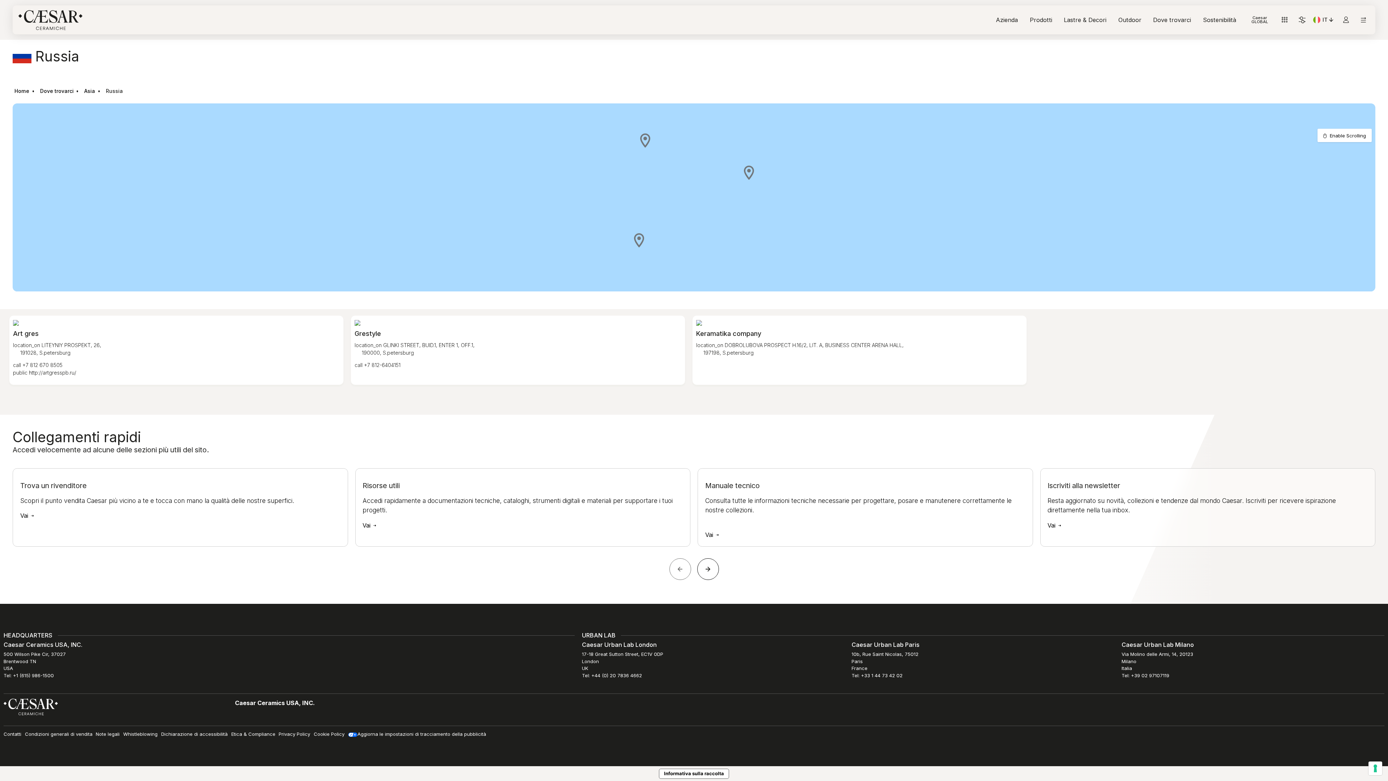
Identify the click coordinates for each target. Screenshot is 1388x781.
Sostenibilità (1219, 20)
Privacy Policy (294, 734)
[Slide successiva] (708, 569)
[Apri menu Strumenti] (1284, 20)
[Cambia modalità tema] (1302, 20)
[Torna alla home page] (31, 706)
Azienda (1007, 20)
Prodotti (1041, 20)
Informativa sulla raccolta (694, 773)
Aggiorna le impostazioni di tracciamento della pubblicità (421, 734)
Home (21, 91)
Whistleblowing (140, 734)
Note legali (108, 734)
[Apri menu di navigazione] (1363, 20)
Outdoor (1129, 20)
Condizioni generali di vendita (59, 734)
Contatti (12, 734)
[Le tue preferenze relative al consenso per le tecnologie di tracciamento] (1375, 768)
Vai (25, 515)
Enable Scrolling (1348, 135)
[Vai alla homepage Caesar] (50, 20)
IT (1329, 21)
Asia (89, 91)
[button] (645, 140)
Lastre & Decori (1085, 20)
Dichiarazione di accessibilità (194, 734)
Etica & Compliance (253, 734)
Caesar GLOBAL (1259, 19)
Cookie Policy (329, 734)
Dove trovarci (1172, 20)
